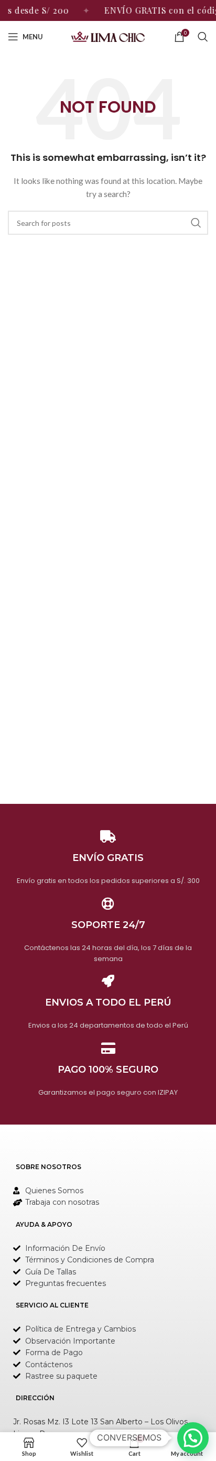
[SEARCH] (196, 223)
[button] (193, 1438)
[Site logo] (108, 35)
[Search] (202, 36)
